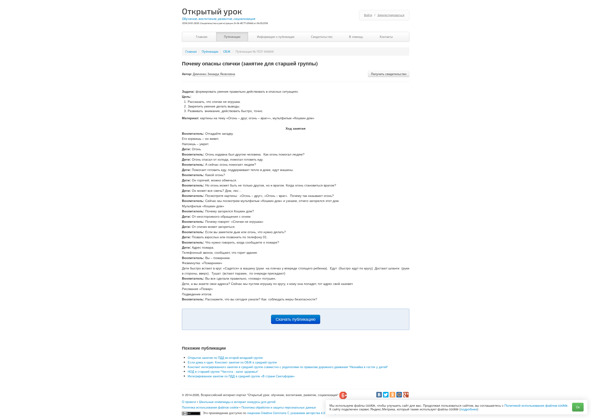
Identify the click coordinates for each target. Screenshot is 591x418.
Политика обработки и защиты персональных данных (278, 407)
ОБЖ (226, 51)
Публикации (232, 36)
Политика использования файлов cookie (210, 407)
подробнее (469, 409)
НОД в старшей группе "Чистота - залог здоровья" (223, 371)
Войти (368, 15)
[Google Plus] (406, 394)
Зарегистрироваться (390, 15)
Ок (578, 407)
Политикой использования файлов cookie (535, 405)
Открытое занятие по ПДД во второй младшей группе (225, 357)
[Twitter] (386, 394)
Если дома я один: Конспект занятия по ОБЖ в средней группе (232, 362)
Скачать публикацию (296, 319)
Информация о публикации (275, 36)
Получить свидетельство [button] (388, 74)
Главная (201, 36)
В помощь (356, 36)
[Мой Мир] (399, 394)
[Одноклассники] (392, 394)
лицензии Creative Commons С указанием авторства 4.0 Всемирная (294, 413)
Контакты (386, 36)
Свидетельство (321, 36)
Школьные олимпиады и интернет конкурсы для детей (237, 402)
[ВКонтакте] (379, 394)
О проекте (189, 402)
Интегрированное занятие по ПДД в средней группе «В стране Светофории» (241, 376)
